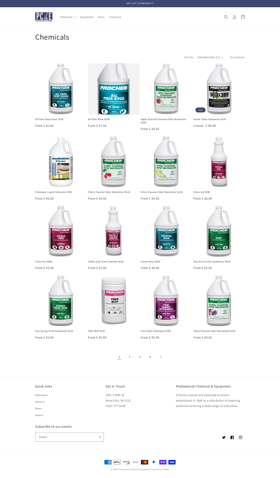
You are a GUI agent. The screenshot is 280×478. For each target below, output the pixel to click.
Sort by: (189, 57)
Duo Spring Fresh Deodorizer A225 (54, 331)
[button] (68, 17)
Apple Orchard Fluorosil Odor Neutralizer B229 (163, 121)
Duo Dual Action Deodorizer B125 (212, 261)
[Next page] (160, 357)
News (38, 408)
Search (39, 415)
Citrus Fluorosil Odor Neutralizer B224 (162, 192)
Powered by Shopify (160, 469)
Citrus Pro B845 (43, 261)
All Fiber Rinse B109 (99, 119)
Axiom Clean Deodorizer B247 (210, 119)
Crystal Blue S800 (150, 261)
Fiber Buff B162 (96, 331)
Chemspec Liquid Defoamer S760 (53, 192)
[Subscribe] (99, 437)
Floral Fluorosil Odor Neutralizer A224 (214, 331)
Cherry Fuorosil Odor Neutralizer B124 (109, 192)
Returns (40, 401)
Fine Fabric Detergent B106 (156, 331)
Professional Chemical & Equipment (134, 469)
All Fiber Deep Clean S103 (49, 119)
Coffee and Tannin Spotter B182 (106, 261)
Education (41, 395)
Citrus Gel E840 (202, 192)
